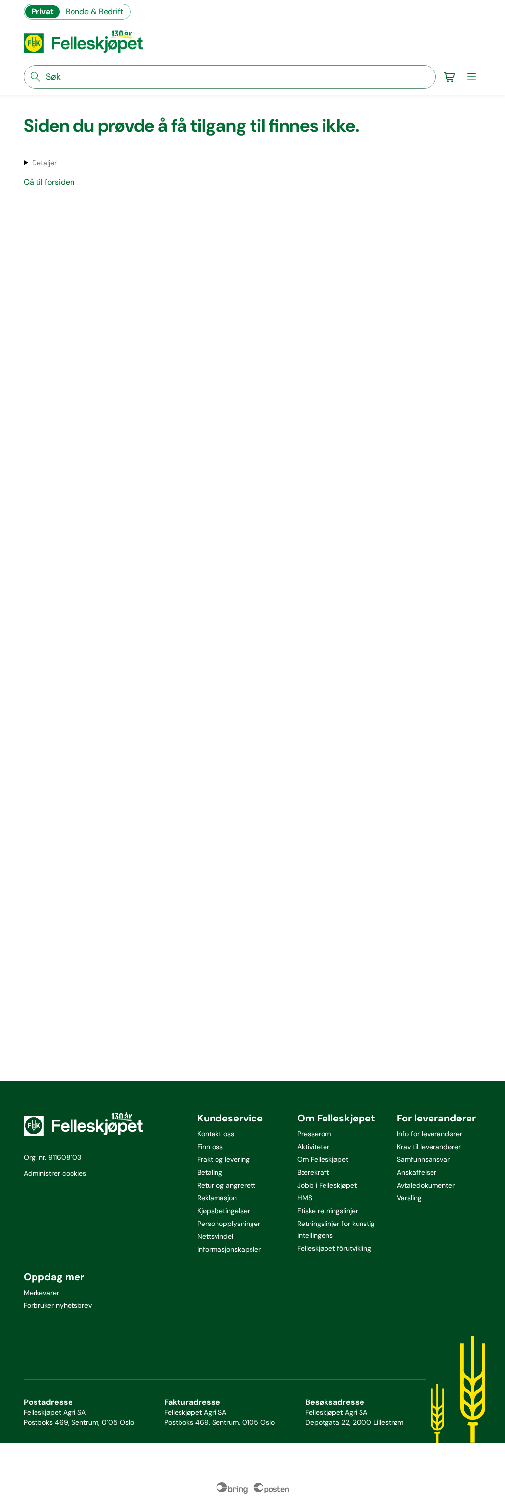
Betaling (209, 1172)
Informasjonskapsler (229, 1249)
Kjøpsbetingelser (223, 1210)
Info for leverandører (429, 1133)
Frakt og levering (223, 1159)
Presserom (314, 1133)
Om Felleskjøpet (322, 1159)
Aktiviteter (313, 1146)
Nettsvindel (215, 1236)
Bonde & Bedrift (94, 11)
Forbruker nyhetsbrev (58, 1305)
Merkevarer (41, 1292)
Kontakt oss (215, 1133)
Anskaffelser (416, 1172)
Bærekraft (313, 1172)
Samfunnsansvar (423, 1159)
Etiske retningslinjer (327, 1210)
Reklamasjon (217, 1197)
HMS (304, 1197)
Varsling (409, 1197)
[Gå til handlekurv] (450, 77)
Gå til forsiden (49, 182)
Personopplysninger (228, 1223)
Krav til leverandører (429, 1146)
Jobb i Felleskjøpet (327, 1185)
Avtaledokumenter (426, 1185)
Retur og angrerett (226, 1185)
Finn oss (210, 1146)
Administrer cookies (55, 1173)
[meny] (471, 77)
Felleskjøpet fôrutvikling (334, 1248)
